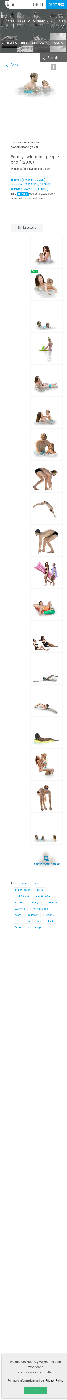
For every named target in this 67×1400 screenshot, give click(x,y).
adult (36, 883)
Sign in (38, 4)
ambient (19, 902)
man (28, 921)
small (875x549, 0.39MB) (29, 180)
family (51, 921)
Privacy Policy (54, 1380)
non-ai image (34, 927)
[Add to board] (53, 67)
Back (14, 65)
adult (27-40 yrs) (44, 896)
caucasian (33, 915)
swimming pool (40, 908)
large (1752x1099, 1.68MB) (30, 189)
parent (40, 890)
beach (18, 915)
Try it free (56, 4)
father (18, 927)
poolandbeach (22, 890)
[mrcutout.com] (4, 4)
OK (35, 1390)
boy (39, 921)
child (24, 883)
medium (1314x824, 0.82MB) (31, 184)
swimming (20, 908)
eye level (49, 915)
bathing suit (36, 902)
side (17, 921)
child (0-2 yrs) (22, 896)
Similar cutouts (27, 227)
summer (53, 902)
